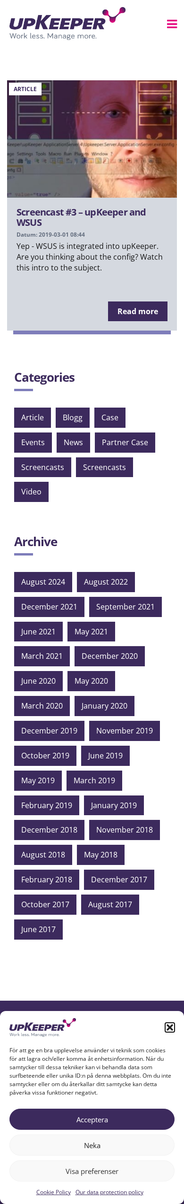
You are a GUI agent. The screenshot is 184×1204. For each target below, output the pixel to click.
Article (32, 417)
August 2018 (43, 854)
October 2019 (45, 755)
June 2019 (105, 755)
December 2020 (110, 656)
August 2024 (43, 582)
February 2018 (46, 879)
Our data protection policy (109, 1192)
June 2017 (38, 929)
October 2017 (45, 904)
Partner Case (125, 442)
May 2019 (38, 780)
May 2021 (91, 631)
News (73, 442)
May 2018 (100, 854)
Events (33, 442)
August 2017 (110, 904)
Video (31, 491)
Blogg (73, 417)
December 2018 (49, 830)
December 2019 (49, 730)
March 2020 (42, 706)
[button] (170, 1027)
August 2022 (106, 582)
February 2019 (46, 805)
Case (109, 417)
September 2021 (125, 607)
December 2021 (49, 607)
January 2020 (104, 706)
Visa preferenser (92, 1171)
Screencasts (42, 467)
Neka (92, 1145)
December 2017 (119, 879)
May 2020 (91, 681)
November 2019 (124, 730)
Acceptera (92, 1119)
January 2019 (114, 805)
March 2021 (42, 656)
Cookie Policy (53, 1192)
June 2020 (38, 681)
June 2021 (38, 631)
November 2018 (124, 830)
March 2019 (94, 780)
